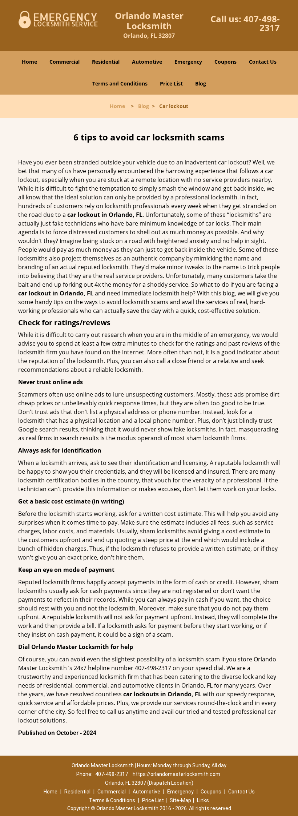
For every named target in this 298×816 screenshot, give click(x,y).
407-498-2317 (261, 23)
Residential (106, 61)
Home (29, 61)
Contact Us (263, 61)
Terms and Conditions (120, 83)
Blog (200, 83)
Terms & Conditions (112, 800)
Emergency (188, 61)
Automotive (147, 61)
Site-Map (180, 800)
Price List (171, 83)
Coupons (225, 61)
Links (203, 800)
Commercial (64, 61)
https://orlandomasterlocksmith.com (176, 774)
